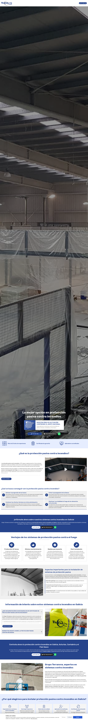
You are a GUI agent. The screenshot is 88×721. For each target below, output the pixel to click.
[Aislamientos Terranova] (6, 3)
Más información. (34, 718)
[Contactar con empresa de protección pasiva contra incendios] (55, 527)
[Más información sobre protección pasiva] (59, 433)
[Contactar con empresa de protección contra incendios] (55, 654)
